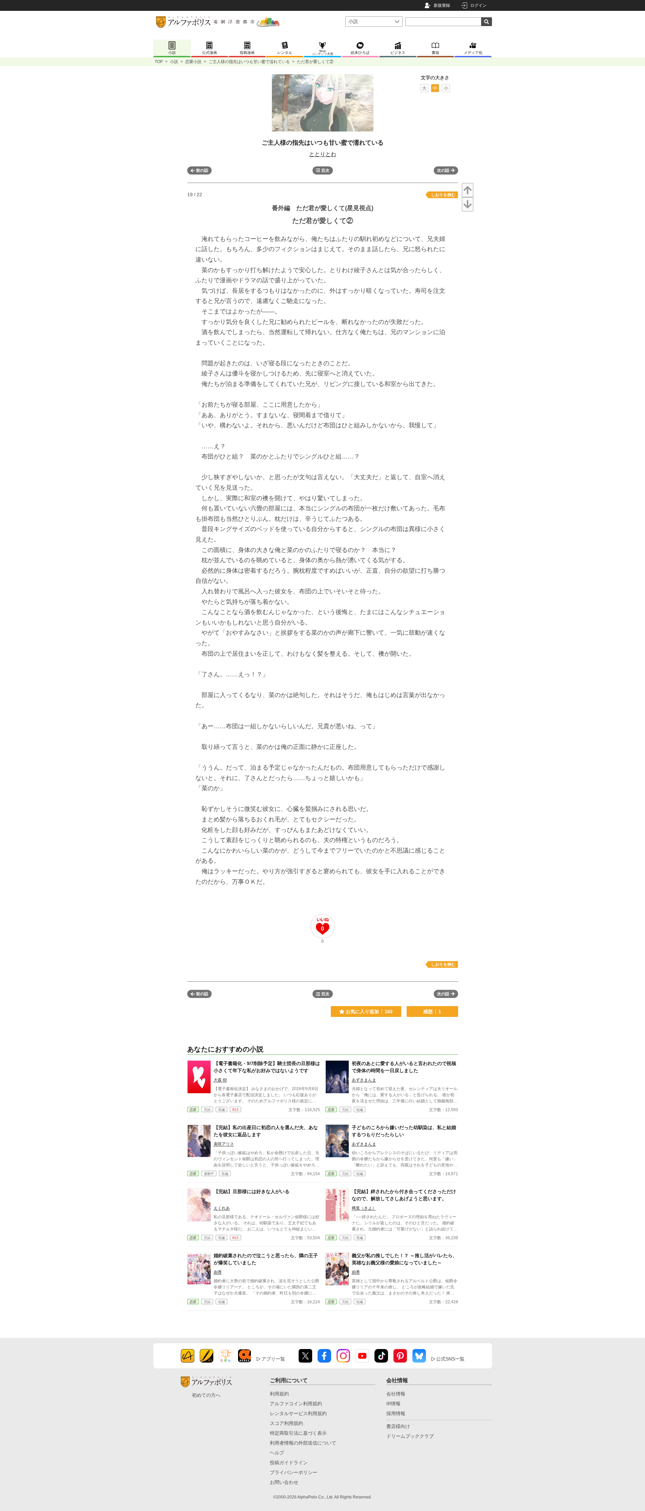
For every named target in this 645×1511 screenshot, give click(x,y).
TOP (159, 61)
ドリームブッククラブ (410, 1436)
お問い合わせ (284, 1482)
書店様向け (398, 1426)
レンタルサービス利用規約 (298, 1413)
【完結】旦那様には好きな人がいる (251, 1191)
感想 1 (432, 1011)
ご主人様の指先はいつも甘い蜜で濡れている (249, 61)
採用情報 (395, 1413)
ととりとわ (322, 154)
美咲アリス (224, 1144)
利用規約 (279, 1393)
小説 (174, 61)
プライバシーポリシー (293, 1472)
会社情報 (395, 1393)
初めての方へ (206, 1395)
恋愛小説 (193, 61)
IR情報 (393, 1403)
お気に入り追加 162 (369, 1011)
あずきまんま (364, 1080)
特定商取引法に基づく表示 (298, 1433)
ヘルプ (277, 1452)
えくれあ (222, 1208)
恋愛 (193, 1109)
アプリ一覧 (273, 1359)
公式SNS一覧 (450, 1359)
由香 (218, 1272)
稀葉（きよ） (364, 1208)
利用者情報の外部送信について (303, 1443)
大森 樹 (220, 1080)
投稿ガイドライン (289, 1462)
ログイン (478, 5)
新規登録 (442, 5)
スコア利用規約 (286, 1423)
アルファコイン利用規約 (296, 1403)
